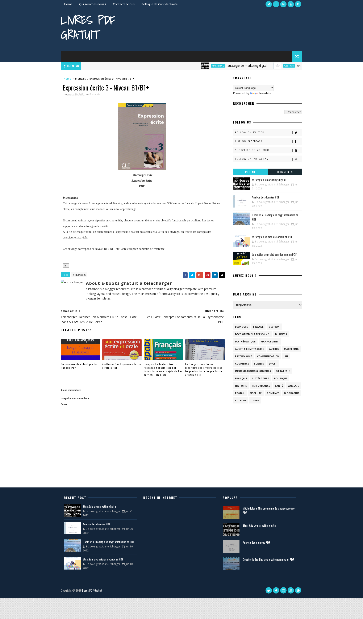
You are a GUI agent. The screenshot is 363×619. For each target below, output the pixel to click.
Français (80, 78)
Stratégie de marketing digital (235, 66)
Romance (273, 393)
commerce (242, 363)
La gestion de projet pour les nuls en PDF (274, 254)
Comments (285, 172)
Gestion (276, 65)
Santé (279, 385)
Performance (261, 385)
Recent (250, 172)
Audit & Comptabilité (249, 348)
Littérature (260, 378)
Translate (264, 93)
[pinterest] (298, 4)
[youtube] (291, 4)
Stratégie (283, 371)
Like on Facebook (248, 141)
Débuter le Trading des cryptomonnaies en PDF (108, 541)
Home (68, 4)
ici (65, 265)
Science (259, 363)
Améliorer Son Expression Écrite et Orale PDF (121, 365)
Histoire (241, 385)
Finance (258, 326)
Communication (268, 356)
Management (270, 341)
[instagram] (283, 4)
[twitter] (269, 4)
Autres (274, 348)
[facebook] (276, 4)
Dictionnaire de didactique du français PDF (79, 365)
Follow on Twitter (249, 132)
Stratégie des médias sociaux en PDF (272, 236)
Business (281, 334)
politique (280, 378)
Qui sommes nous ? (92, 4)
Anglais (293, 385)
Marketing (206, 65)
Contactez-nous (124, 4)
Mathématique (245, 341)
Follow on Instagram (252, 158)
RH (286, 356)
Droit (273, 363)
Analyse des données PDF (265, 197)
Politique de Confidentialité (159, 4)
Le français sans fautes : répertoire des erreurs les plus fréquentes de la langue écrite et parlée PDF (203, 369)
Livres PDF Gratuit (88, 27)
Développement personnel (252, 334)
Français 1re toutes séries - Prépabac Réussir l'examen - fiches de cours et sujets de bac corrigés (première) (163, 369)
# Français (79, 275)
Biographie (291, 393)
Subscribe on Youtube (252, 150)
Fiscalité (256, 393)
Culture (240, 400)
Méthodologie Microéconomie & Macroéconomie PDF (269, 510)
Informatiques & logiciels (253, 371)
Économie (241, 326)
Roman (240, 393)
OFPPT (255, 400)
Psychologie (243, 356)
